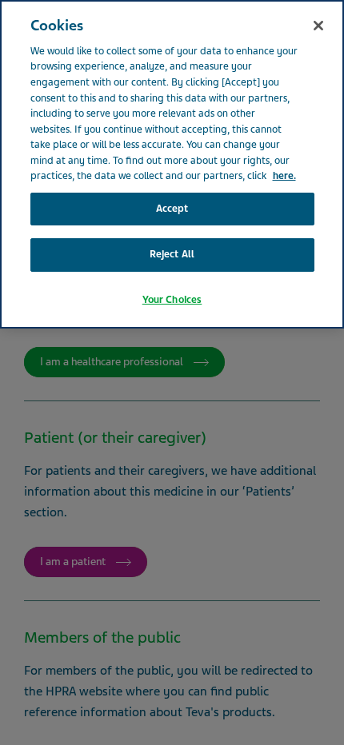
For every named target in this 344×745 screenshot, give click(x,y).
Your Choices (172, 299)
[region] (172, 164)
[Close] (318, 25)
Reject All (172, 254)
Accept (172, 208)
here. (284, 175)
